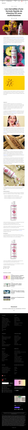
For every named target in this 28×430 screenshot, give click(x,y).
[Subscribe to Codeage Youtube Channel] (2, 380)
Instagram (15, 368)
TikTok (15, 369)
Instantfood (4, 342)
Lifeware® (15, 341)
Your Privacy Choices (5, 371)
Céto (2, 330)
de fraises (20, 230)
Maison (3, 317)
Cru (2, 328)
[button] (3, 1)
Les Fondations (4, 357)
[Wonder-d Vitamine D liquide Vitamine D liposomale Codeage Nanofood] (14, 210)
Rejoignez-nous (15, 1)
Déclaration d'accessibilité (6, 370)
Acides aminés (4, 329)
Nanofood (3, 341)
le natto (4, 131)
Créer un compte (16, 318)
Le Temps (15, 342)
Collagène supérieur (5, 318)
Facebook (15, 370)
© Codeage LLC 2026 (14, 427)
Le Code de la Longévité (18, 356)
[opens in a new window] (12, 18)
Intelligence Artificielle (5, 355)
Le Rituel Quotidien (5, 356)
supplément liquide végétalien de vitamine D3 (17, 38)
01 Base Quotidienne (17, 357)
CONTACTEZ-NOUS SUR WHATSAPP (7, 390)
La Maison (15, 355)
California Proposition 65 (6, 369)
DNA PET (3, 343)
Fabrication (16, 343)
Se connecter (19, 1)
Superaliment (4, 327)
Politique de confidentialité (6, 368)
